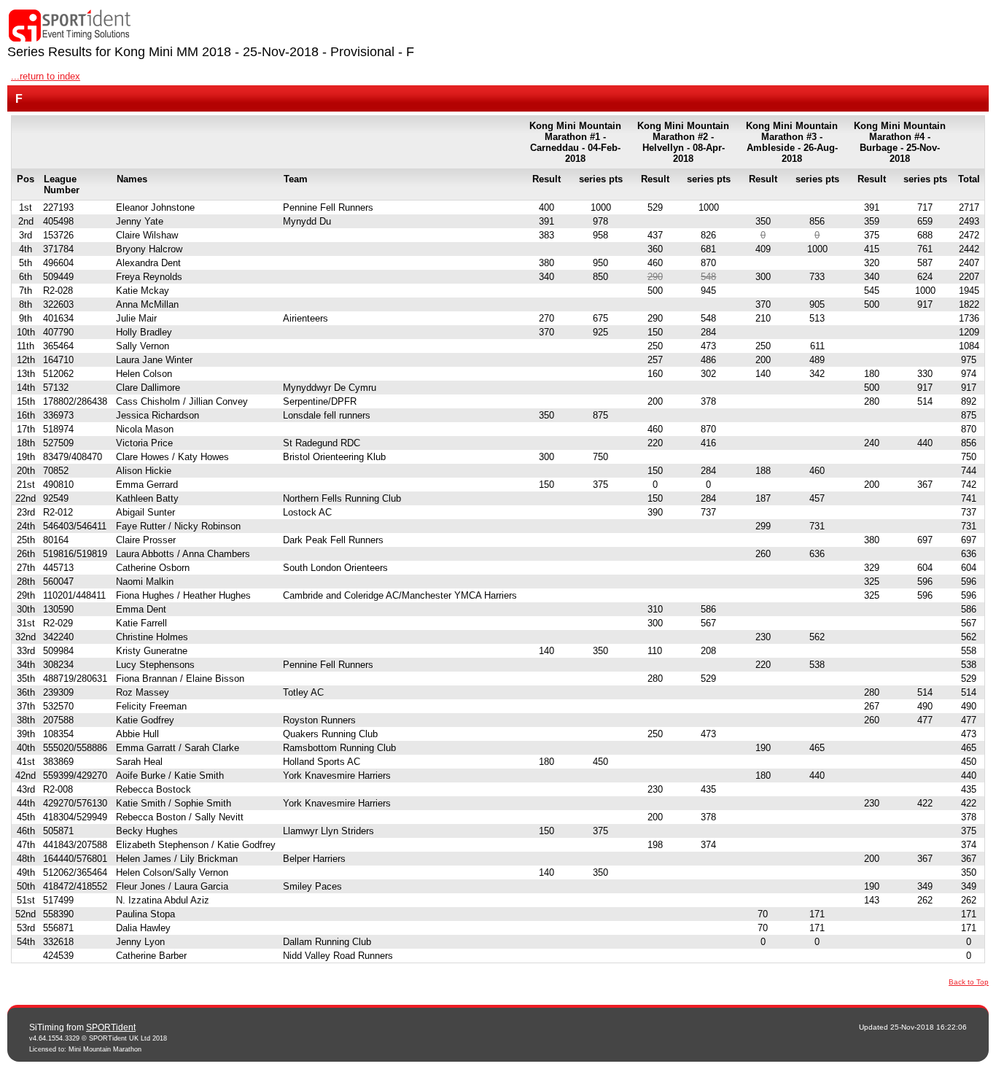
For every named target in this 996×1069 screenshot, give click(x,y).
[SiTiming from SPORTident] (70, 25)
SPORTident (111, 1027)
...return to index (45, 76)
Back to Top (969, 982)
